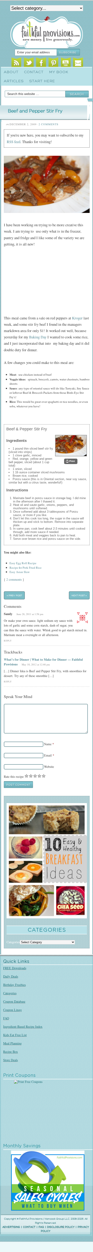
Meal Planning (12, 1043)
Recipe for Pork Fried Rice (25, 568)
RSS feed (13, 141)
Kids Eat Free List (15, 1035)
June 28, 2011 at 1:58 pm (29, 614)
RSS (16, 63)
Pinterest (53, 63)
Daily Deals (10, 976)
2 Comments (48, 124)
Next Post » (79, 595)
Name (47, 744)
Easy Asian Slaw (19, 572)
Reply (8, 640)
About (11, 72)
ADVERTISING (11, 1227)
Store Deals (10, 1060)
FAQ (6, 1018)
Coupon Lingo (12, 1010)
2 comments (14, 579)
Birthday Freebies (14, 985)
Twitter (29, 63)
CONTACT (29, 1227)
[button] (70, 461)
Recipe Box (10, 1051)
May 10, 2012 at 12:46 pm (36, 664)
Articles (14, 81)
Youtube (66, 63)
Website (49, 766)
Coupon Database (14, 1001)
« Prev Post (14, 595)
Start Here (42, 81)
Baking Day (37, 337)
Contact (34, 72)
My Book (58, 72)
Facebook (41, 63)
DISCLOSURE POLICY (60, 1227)
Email (78, 63)
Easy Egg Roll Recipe (22, 563)
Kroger (77, 318)
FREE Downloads (14, 968)
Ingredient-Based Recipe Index (22, 1026)
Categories (9, 993)
